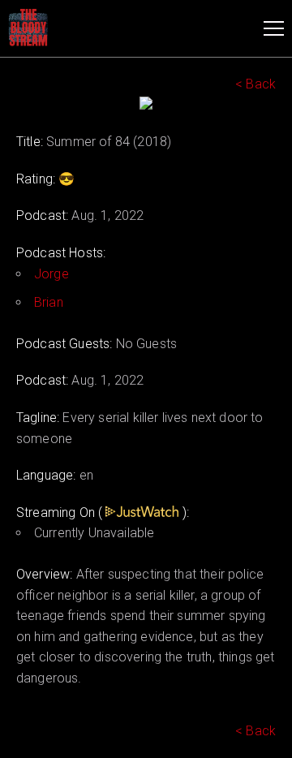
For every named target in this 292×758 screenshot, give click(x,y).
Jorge (51, 274)
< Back (255, 84)
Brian (48, 302)
